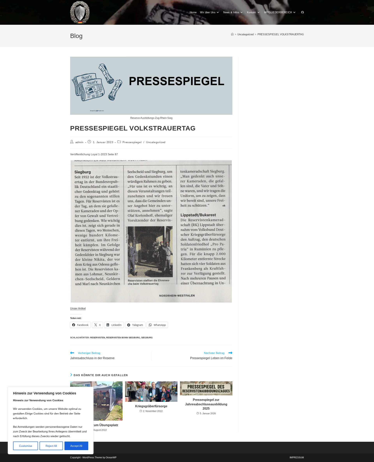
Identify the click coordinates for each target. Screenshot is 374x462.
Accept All (76, 445)
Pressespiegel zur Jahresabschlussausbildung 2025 (206, 404)
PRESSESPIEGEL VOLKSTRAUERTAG (281, 34)
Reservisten (97, 337)
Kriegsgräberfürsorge (151, 406)
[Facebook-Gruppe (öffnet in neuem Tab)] (302, 12)
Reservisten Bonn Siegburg (123, 337)
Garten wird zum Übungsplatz (96, 425)
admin (79, 142)
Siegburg (147, 337)
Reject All (51, 445)
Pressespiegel (132, 142)
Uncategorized (156, 142)
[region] (51, 420)
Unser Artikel (78, 308)
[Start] (232, 34)
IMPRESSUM (297, 457)
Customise (25, 445)
